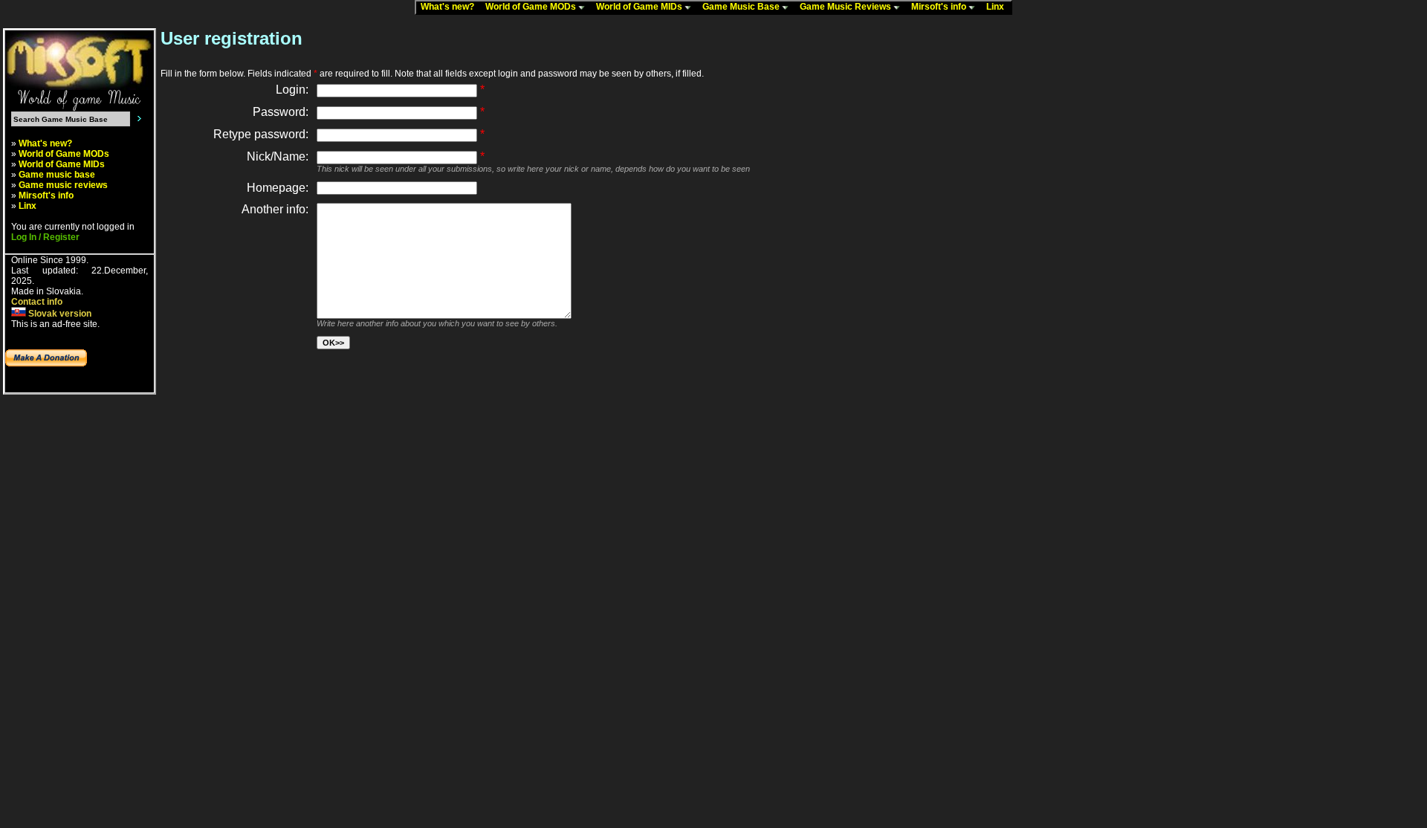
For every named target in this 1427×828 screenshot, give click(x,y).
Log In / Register (45, 237)
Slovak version (58, 313)
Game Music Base (742, 6)
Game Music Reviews (846, 6)
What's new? (451, 6)
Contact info (36, 302)
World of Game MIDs (640, 6)
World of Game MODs (531, 6)
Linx (998, 6)
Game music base (57, 174)
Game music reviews (63, 185)
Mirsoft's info (939, 6)
